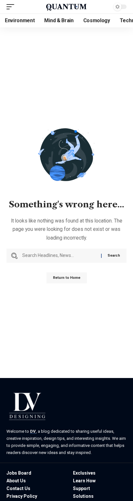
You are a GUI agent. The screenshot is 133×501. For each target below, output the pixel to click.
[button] (11, 6)
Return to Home (66, 278)
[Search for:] (59, 256)
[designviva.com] (66, 7)
